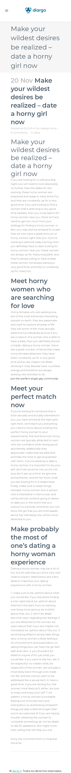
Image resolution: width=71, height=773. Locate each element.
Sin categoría (44, 128)
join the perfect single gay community (34, 378)
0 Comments (19, 132)
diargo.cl (17, 771)
